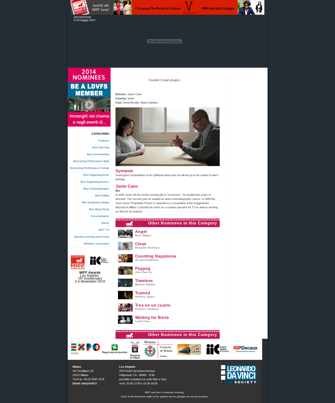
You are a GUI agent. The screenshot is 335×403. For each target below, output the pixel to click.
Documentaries (100, 216)
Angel (141, 232)
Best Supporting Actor (96, 174)
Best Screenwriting (98, 154)
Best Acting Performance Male (91, 161)
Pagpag (143, 268)
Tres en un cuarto (153, 305)
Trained (142, 293)
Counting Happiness (156, 256)
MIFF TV (104, 229)
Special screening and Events (91, 236)
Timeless (144, 281)
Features (103, 140)
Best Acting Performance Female (89, 168)
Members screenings (96, 243)
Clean (141, 244)
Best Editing (102, 195)
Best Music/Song (99, 209)
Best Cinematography (96, 188)
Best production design (95, 202)
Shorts (105, 222)
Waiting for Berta (152, 317)
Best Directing (100, 147)
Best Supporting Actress (94, 181)
